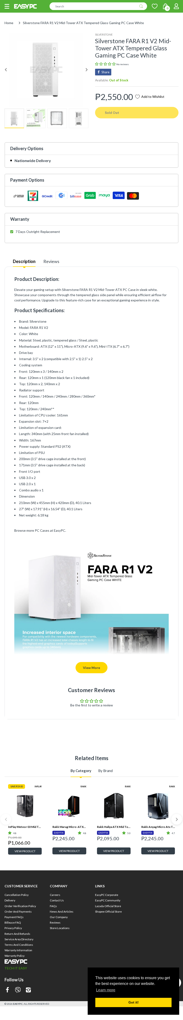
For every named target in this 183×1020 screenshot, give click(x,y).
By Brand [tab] (105, 770)
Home (9, 23)
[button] (7, 6)
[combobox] (98, 6)
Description (24, 261)
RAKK (83, 786)
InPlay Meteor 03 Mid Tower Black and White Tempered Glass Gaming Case (25, 827)
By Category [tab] (81, 770)
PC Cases (42, 530)
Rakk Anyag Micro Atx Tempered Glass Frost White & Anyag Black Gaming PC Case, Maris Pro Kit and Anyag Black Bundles (158, 827)
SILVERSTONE (104, 34)
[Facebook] (7, 990)
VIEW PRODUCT (25, 851)
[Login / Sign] (176, 6)
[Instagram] (28, 990)
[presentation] (5, 819)
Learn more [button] (105, 990)
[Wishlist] (154, 6)
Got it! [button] (133, 1002)
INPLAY (38, 786)
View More (91, 668)
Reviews (51, 261)
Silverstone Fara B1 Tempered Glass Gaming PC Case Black (158, 905)
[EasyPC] (25, 6)
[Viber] (18, 990)
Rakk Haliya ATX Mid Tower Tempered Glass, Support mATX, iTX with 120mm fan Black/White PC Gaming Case (114, 827)
